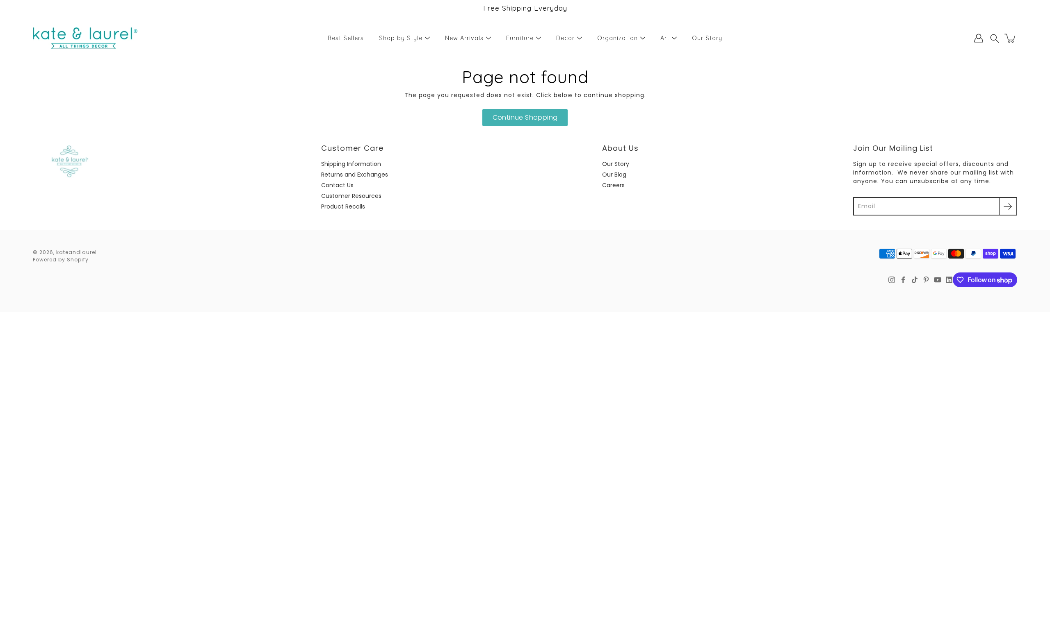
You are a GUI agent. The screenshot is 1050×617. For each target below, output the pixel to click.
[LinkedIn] (949, 280)
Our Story (707, 38)
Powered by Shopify (61, 259)
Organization (617, 38)
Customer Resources (351, 196)
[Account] (978, 38)
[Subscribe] (1008, 206)
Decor (565, 38)
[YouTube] (937, 280)
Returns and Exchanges (354, 174)
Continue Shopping (525, 117)
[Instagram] (891, 280)
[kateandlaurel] (85, 38)
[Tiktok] (914, 280)
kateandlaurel (76, 252)
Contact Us (337, 185)
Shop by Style (400, 38)
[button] (994, 38)
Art (664, 38)
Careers (613, 185)
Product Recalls (343, 206)
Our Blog (614, 174)
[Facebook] (903, 280)
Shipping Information (351, 164)
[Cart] (1010, 38)
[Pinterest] (926, 280)
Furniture (520, 38)
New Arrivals (464, 38)
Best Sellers (346, 38)
